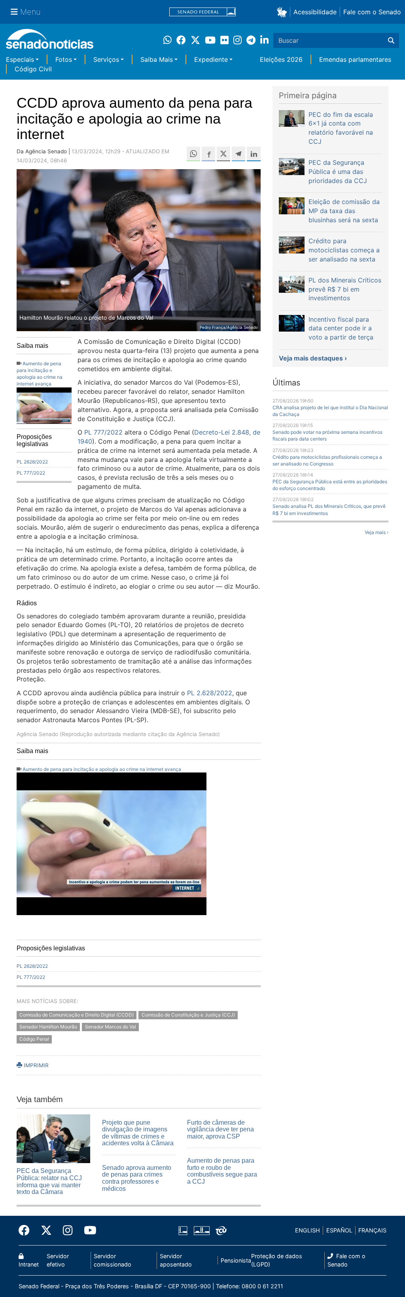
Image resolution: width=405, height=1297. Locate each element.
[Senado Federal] (202, 12)
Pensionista (236, 1260)
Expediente (211, 59)
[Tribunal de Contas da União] (221, 1229)
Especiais (20, 59)
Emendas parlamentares (355, 59)
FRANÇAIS (372, 1230)
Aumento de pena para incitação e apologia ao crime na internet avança (102, 769)
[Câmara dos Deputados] (182, 1229)
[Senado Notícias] (49, 42)
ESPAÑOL (339, 1230)
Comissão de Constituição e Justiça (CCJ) (188, 1015)
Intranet (29, 1264)
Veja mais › (376, 532)
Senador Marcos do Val (110, 1027)
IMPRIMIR (35, 1065)
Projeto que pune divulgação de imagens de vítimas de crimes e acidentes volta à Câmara (138, 1133)
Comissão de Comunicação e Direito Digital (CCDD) (76, 1015)
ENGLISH (307, 1230)
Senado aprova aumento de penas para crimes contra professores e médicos (136, 1178)
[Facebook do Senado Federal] (27, 1230)
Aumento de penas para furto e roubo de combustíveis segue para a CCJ (222, 1171)
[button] (283, 11)
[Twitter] (46, 1230)
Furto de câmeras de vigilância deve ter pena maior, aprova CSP (220, 1129)
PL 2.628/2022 (209, 693)
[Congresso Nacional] (201, 1229)
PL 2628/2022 (32, 462)
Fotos (63, 59)
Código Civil (33, 69)
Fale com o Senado (372, 12)
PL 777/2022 (31, 473)
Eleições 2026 (281, 59)
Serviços (106, 59)
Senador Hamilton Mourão (48, 1027)
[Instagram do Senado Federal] (67, 1230)
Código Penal (34, 1039)
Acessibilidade (315, 12)
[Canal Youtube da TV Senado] (87, 1230)
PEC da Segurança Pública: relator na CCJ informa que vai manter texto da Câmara (49, 1181)
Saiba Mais (156, 59)
